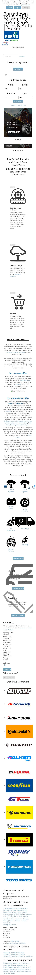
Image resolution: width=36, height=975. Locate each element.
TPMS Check (19, 914)
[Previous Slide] (7, 123)
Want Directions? (9, 678)
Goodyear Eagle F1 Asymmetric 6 (20, 969)
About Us (18, 919)
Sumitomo (19, 403)
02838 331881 (15, 941)
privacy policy (25, 5)
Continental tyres (21, 421)
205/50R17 (14, 955)
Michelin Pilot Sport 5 (10, 971)
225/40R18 (14, 953)
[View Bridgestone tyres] (19, 718)
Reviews (25, 919)
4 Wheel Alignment (21, 908)
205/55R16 (6, 953)
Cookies (24, 921)
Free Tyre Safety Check (10, 916)
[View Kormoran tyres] (19, 812)
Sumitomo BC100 (22, 965)
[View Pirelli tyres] (19, 839)
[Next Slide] (29, 123)
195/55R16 (14, 957)
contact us (7, 411)
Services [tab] (21, 56)
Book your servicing (18, 616)
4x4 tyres (22, 352)
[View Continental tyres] (19, 731)
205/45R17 (29, 957)
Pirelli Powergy (7, 963)
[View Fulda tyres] (19, 772)
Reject (18, 8)
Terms (11, 921)
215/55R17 (6, 957)
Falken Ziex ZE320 (9, 973)
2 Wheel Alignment (9, 908)
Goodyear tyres (13, 423)
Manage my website (9, 925)
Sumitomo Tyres (24, 425)
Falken (10, 403)
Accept (10, 8)
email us (22, 628)
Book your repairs (18, 588)
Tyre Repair (27, 914)
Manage (26, 8)
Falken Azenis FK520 (9, 965)
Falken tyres (14, 425)
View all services (18, 558)
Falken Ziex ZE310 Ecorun (21, 963)
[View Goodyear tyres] (19, 785)
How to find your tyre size (18, 105)
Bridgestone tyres (9, 421)
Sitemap (17, 921)
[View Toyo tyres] (19, 880)
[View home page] (11, 36)
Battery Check (7, 910)
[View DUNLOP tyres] (19, 745)
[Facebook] (4, 665)
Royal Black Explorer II (24, 971)
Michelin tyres (23, 423)
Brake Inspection (18, 910)
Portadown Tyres (8, 919)
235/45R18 (21, 955)
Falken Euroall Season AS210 (12, 967)
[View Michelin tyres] (19, 826)
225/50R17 (6, 955)
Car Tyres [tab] (8, 56)
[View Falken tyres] (19, 758)
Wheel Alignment (25, 380)
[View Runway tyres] (19, 853)
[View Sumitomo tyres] (19, 866)
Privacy (5, 921)
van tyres (15, 352)
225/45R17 (21, 953)
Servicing (18, 384)
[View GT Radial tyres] (19, 799)
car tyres (9, 352)
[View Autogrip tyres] (19, 691)
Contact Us (7, 669)
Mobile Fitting (16, 912)
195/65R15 (21, 957)
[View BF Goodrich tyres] (19, 704)
